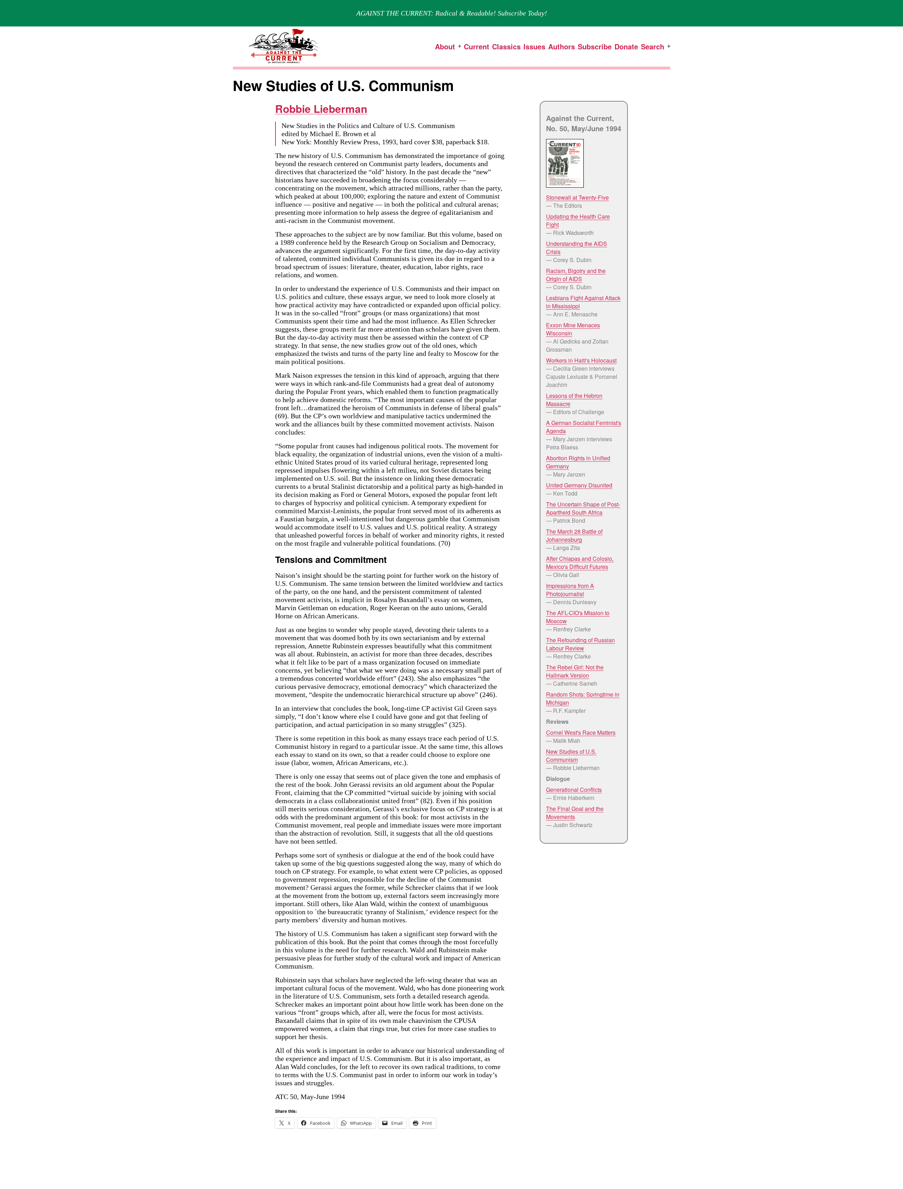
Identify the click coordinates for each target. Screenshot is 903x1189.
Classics (506, 46)
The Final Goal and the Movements (575, 813)
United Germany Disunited (579, 485)
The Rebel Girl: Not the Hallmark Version (575, 671)
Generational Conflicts (574, 789)
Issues (534, 46)
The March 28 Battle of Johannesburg (574, 535)
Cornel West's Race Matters (581, 732)
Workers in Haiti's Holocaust (581, 360)
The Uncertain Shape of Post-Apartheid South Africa (583, 508)
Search (652, 46)
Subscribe (595, 46)
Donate (626, 46)
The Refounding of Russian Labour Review (580, 644)
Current (476, 46)
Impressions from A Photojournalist (570, 590)
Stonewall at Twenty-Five (577, 197)
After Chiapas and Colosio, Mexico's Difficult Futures (579, 562)
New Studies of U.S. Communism (571, 755)
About (445, 46)
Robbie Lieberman (321, 108)
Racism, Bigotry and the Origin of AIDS (576, 275)
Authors (561, 46)
